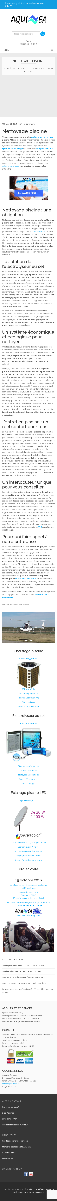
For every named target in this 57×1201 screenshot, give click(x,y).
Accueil (25, 68)
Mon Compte (7, 1159)
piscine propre (39, 231)
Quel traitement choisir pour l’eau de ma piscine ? (23, 977)
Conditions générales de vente (15, 1141)
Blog (35, 68)
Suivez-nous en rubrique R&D (28, 916)
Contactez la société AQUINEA (15, 1125)
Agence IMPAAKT (36, 1192)
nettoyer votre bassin (11, 166)
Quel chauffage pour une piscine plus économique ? (24, 983)
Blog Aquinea (8, 1113)
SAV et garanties (9, 1153)
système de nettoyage (42, 137)
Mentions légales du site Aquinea (16, 1147)
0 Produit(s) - (28, 42)
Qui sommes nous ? (10, 1107)
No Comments (29, 124)
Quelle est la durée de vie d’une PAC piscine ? (21, 971)
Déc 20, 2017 (11, 124)
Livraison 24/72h (9, 1119)
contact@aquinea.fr (10, 1084)
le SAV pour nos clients (26, 579)
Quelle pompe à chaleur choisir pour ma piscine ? (23, 965)
